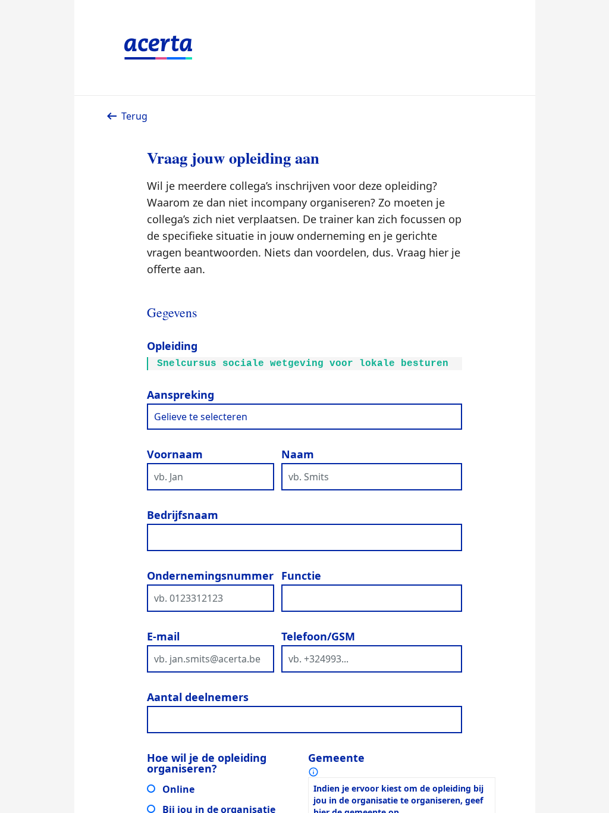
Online (178, 789)
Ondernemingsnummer (210, 575)
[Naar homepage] (304, 48)
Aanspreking (180, 394)
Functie (301, 575)
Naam (297, 454)
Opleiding (172, 345)
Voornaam (175, 454)
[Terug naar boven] (590, 772)
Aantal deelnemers (198, 697)
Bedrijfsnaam (182, 514)
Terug (134, 116)
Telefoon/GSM (318, 636)
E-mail (163, 636)
